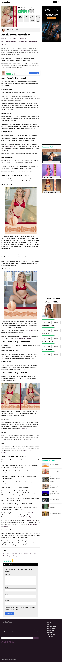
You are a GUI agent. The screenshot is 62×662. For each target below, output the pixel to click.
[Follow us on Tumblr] (7, 643)
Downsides (23, 39)
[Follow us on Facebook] (2, 643)
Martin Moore (14, 29)
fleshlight (33, 553)
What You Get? (22, 42)
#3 (45, 334)
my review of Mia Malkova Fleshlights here (23, 517)
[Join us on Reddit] (10, 643)
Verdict (3, 44)
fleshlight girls (7, 556)
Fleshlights (24, 428)
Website (7, 600)
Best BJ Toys (29, 2)
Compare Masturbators (18, 2)
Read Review (47, 322)
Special (55, 2)
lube (25, 144)
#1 (51, 302)
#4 (48, 342)
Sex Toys (37, 2)
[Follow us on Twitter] (5, 643)
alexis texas (24, 553)
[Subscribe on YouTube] (12, 643)
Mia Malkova (31, 513)
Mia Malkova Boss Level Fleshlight (23, 338)
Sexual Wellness (45, 2)
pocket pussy (28, 556)
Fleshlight (24, 50)
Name (7, 587)
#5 (47, 349)
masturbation (29, 330)
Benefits (4, 39)
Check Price (56, 322)
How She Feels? (13, 39)
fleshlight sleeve (18, 556)
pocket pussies (9, 146)
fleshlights (6, 553)
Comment (8, 574)
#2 (48, 326)
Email (7, 594)
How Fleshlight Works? (8, 42)
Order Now (29, 25)
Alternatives (33, 42)
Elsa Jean (31, 520)
